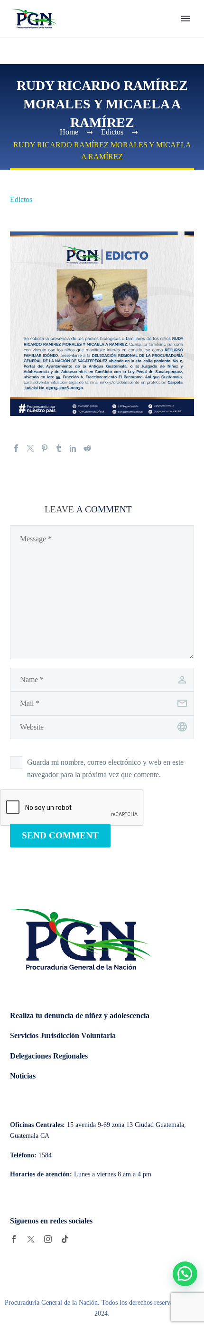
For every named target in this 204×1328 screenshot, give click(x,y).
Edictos (21, 199)
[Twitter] (30, 448)
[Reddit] (87, 448)
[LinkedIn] (73, 448)
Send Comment (60, 835)
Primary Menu (185, 18)
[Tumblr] (59, 448)
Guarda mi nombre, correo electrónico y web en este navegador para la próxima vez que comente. (105, 768)
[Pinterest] (44, 448)
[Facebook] (16, 448)
